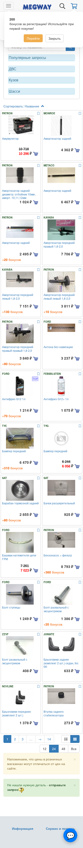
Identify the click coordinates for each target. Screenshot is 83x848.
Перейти (33, 38)
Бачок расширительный (59, 503)
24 (54, 748)
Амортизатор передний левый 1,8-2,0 (17, 296)
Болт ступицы (11, 607)
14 (49, 739)
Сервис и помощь (60, 828)
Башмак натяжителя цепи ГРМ (19, 557)
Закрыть (54, 38)
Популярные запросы (27, 58)
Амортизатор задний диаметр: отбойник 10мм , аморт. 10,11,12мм (19, 194)
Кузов (13, 80)
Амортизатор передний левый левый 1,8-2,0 (59, 296)
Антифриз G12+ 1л (56, 399)
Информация (22, 828)
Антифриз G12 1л (13, 399)
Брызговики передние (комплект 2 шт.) (16, 713)
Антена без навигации (58, 347)
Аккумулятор (10, 138)
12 (44, 748)
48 (63, 748)
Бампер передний (14, 451)
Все (74, 748)
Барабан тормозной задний (20, 503)
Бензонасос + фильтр (58, 555)
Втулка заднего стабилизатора (54, 713)
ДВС (12, 69)
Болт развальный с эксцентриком (56, 609)
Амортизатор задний (57, 138)
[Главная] (37, 6)
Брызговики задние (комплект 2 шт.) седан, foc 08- (61, 662)
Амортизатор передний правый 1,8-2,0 (59, 244)
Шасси (14, 91)
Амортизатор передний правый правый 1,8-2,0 (17, 348)
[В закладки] (38, 114)
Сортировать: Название (21, 106)
